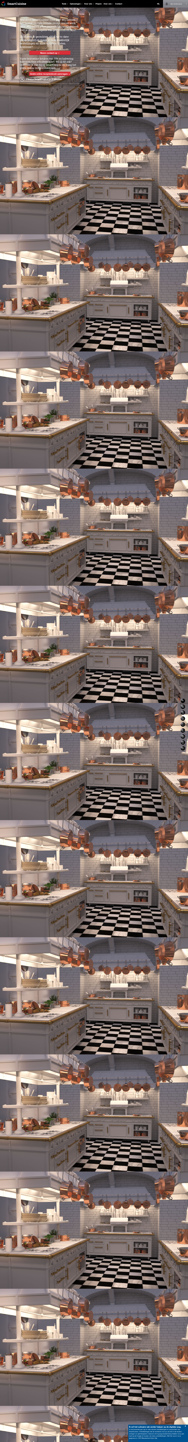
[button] (175, 4)
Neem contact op (48, 53)
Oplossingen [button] (75, 4)
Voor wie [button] (88, 4)
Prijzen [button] (99, 4)
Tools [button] (64, 4)
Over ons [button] (108, 4)
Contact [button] (118, 4)
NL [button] (158, 4)
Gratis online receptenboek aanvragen (49, 74)
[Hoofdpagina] (14, 4)
